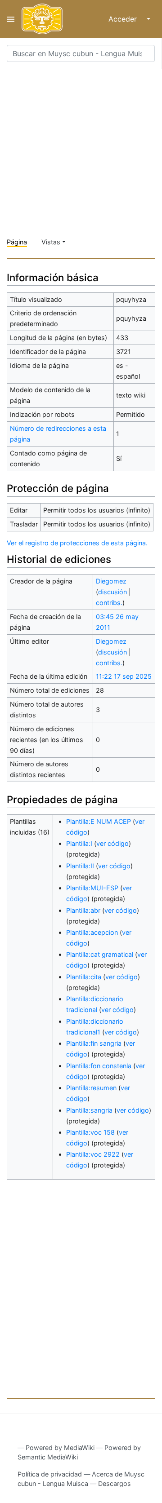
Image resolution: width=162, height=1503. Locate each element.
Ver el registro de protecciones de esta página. (77, 543)
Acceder (122, 18)
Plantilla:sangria (89, 1110)
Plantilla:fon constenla (98, 1066)
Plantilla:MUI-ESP (92, 888)
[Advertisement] (81, 150)
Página (17, 242)
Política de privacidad (50, 1474)
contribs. (109, 602)
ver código (112, 843)
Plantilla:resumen (91, 1088)
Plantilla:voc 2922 (93, 1154)
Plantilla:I (79, 843)
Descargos (114, 1483)
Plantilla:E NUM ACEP (98, 821)
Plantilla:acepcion (92, 932)
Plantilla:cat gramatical (99, 954)
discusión (112, 592)
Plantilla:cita (83, 977)
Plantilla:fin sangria (94, 1043)
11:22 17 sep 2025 (124, 676)
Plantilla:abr (83, 910)
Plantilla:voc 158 (90, 1132)
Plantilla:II (80, 866)
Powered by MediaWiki (60, 1447)
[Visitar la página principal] (42, 19)
